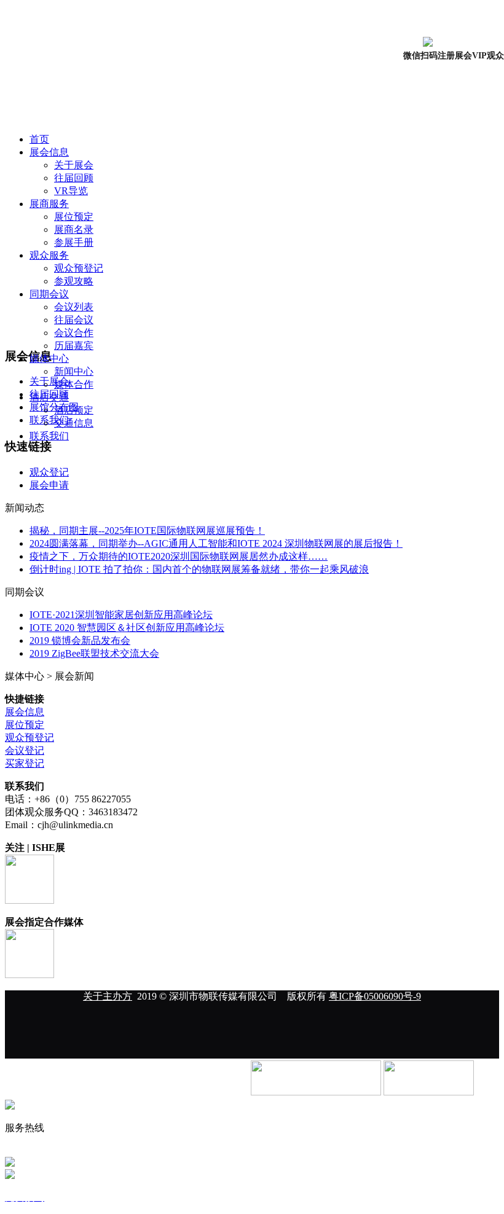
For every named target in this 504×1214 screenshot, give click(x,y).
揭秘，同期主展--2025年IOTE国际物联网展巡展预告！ (147, 530)
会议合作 (73, 332)
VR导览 (71, 191)
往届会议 (73, 320)
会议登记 (24, 750)
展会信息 (49, 152)
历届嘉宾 (73, 345)
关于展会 (73, 165)
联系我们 (49, 436)
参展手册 (73, 242)
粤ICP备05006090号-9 (375, 996)
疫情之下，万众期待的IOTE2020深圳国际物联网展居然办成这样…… (179, 556)
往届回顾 (73, 178)
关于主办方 (107, 996)
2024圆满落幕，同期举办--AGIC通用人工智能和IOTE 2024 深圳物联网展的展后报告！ (216, 543)
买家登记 (24, 763)
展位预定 (73, 216)
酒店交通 (49, 397)
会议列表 (73, 307)
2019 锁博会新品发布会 (80, 640)
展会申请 (49, 485)
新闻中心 (73, 371)
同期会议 (49, 294)
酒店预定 (73, 410)
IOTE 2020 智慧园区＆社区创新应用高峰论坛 (127, 627)
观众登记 (49, 472)
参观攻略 (73, 281)
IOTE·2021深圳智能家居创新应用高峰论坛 (121, 614)
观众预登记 (78, 268)
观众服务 (49, 255)
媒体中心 (49, 358)
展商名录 (73, 229)
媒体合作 (73, 384)
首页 (39, 139)
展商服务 (49, 203)
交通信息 (73, 423)
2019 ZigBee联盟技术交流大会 (94, 653)
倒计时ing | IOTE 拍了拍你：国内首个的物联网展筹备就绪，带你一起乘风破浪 (199, 569)
